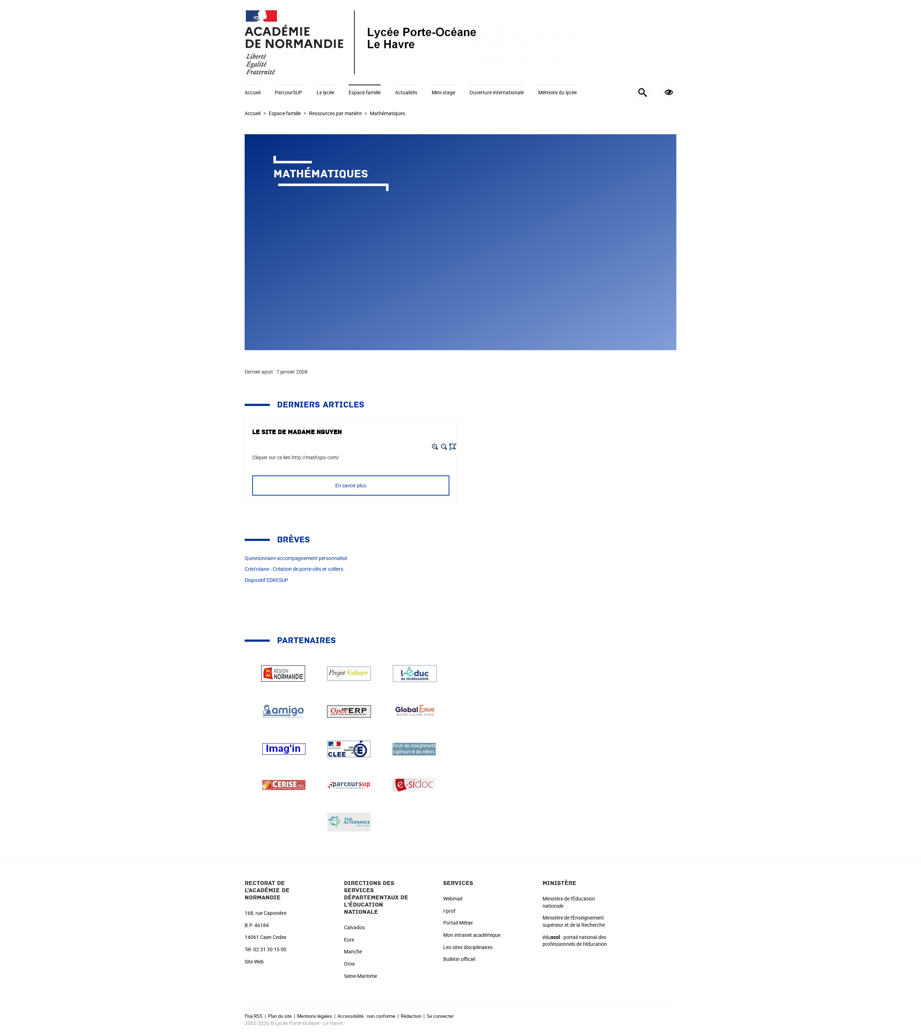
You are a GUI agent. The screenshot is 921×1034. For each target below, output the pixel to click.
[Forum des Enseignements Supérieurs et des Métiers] (414, 748)
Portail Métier (458, 922)
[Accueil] (460, 42)
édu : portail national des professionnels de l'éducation (575, 941)
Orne (349, 963)
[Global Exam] (415, 710)
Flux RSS (254, 1016)
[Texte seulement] (453, 447)
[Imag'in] (283, 748)
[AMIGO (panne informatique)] (283, 710)
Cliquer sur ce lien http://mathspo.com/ (295, 457)
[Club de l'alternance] (349, 821)
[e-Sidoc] (414, 784)
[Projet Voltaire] (349, 672)
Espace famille (365, 92)
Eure (349, 939)
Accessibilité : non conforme (366, 1016)
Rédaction (411, 1016)
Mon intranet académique (471, 934)
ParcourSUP (288, 92)
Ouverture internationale (496, 92)
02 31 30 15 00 (269, 949)
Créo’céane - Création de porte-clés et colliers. (295, 568)
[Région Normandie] (283, 672)
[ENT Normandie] (415, 672)
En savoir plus (350, 485)
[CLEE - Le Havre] (349, 748)
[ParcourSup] (349, 784)
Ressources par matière (335, 113)
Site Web (254, 961)
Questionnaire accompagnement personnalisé (296, 558)
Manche (353, 951)
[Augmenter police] (435, 447)
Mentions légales (314, 1016)
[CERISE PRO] (283, 784)
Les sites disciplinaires (468, 947)
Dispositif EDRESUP (266, 580)
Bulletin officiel (459, 959)
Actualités (406, 92)
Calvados (354, 927)
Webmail (452, 898)
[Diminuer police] (444, 447)
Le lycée (325, 92)
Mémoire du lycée (557, 92)
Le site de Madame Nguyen (297, 432)
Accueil (252, 92)
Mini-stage (443, 92)
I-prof (449, 910)
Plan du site (280, 1016)
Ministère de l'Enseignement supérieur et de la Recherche (574, 921)
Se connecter (440, 1016)
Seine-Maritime (360, 975)
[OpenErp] (349, 710)
